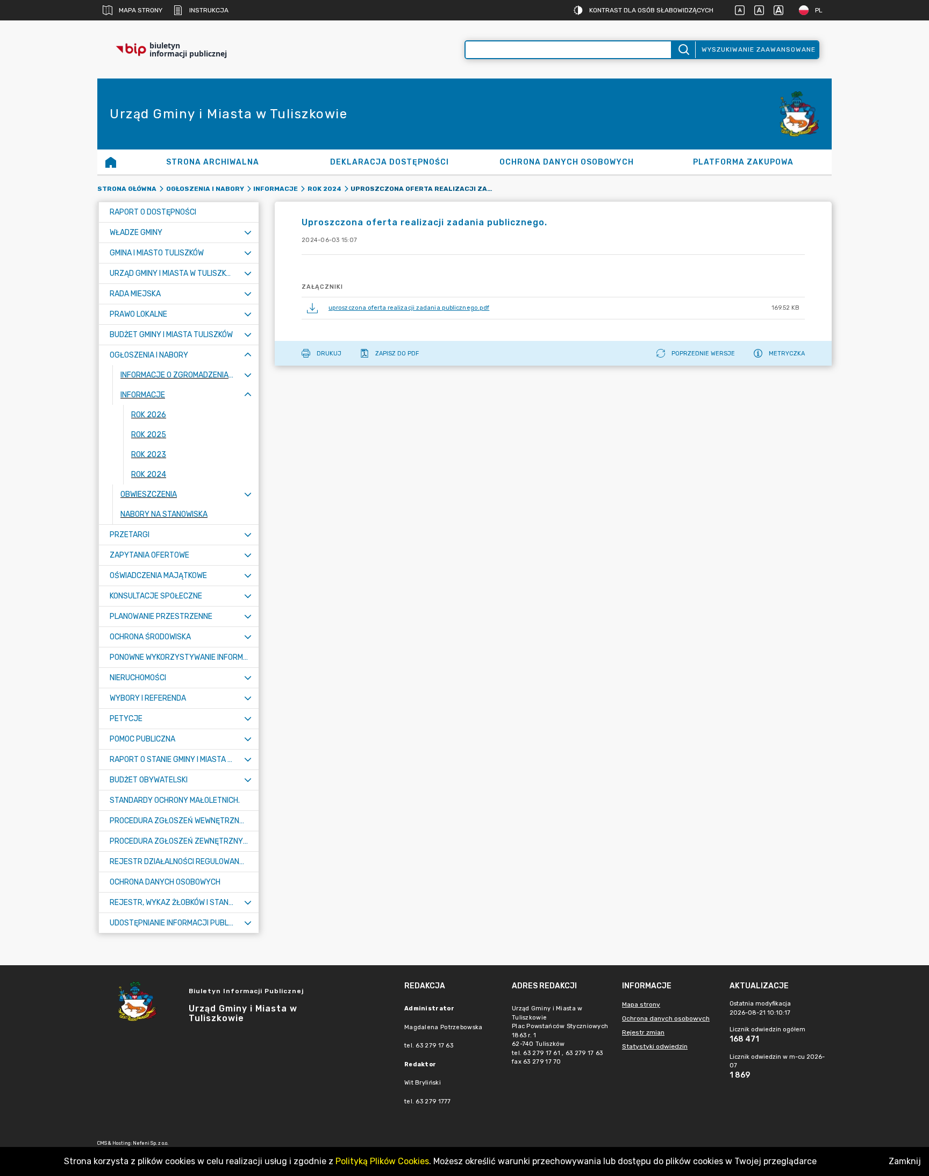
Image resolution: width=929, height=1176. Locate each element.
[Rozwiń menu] (248, 232)
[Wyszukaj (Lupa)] (683, 49)
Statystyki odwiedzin (655, 1046)
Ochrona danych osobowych (666, 1018)
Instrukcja (208, 10)
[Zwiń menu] (248, 355)
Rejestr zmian (643, 1032)
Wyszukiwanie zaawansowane (759, 49)
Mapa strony (140, 10)
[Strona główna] (110, 161)
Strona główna (126, 189)
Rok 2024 (324, 189)
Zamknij (905, 1161)
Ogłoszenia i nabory (205, 189)
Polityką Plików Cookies (382, 1161)
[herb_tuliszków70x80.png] (799, 114)
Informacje (275, 189)
